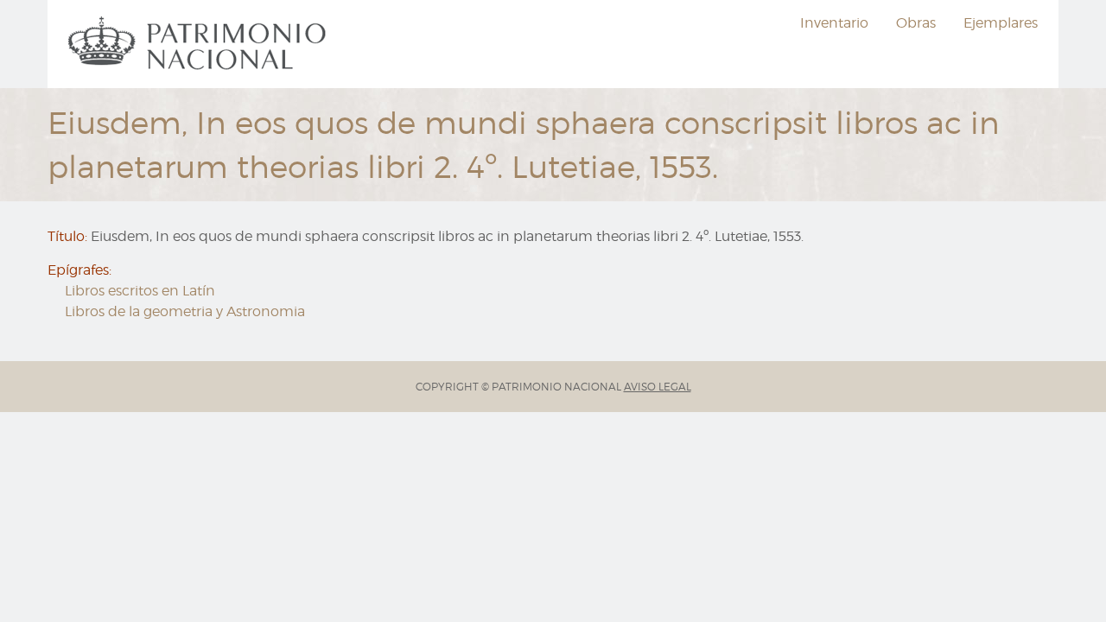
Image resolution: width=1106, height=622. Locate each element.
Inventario (834, 23)
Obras (916, 23)
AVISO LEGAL (657, 386)
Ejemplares (1000, 23)
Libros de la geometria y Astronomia (185, 311)
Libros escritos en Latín (140, 290)
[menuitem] (199, 44)
